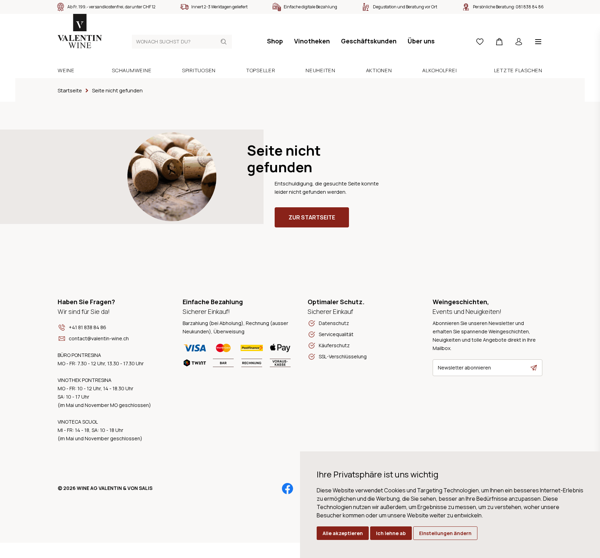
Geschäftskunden (369, 41)
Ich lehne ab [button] (391, 533)
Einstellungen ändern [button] (445, 533)
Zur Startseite (312, 217)
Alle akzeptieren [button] (343, 533)
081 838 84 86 (530, 7)
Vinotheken (312, 41)
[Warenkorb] (499, 42)
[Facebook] (287, 488)
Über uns (421, 41)
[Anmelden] (518, 42)
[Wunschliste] (480, 42)
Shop (275, 41)
